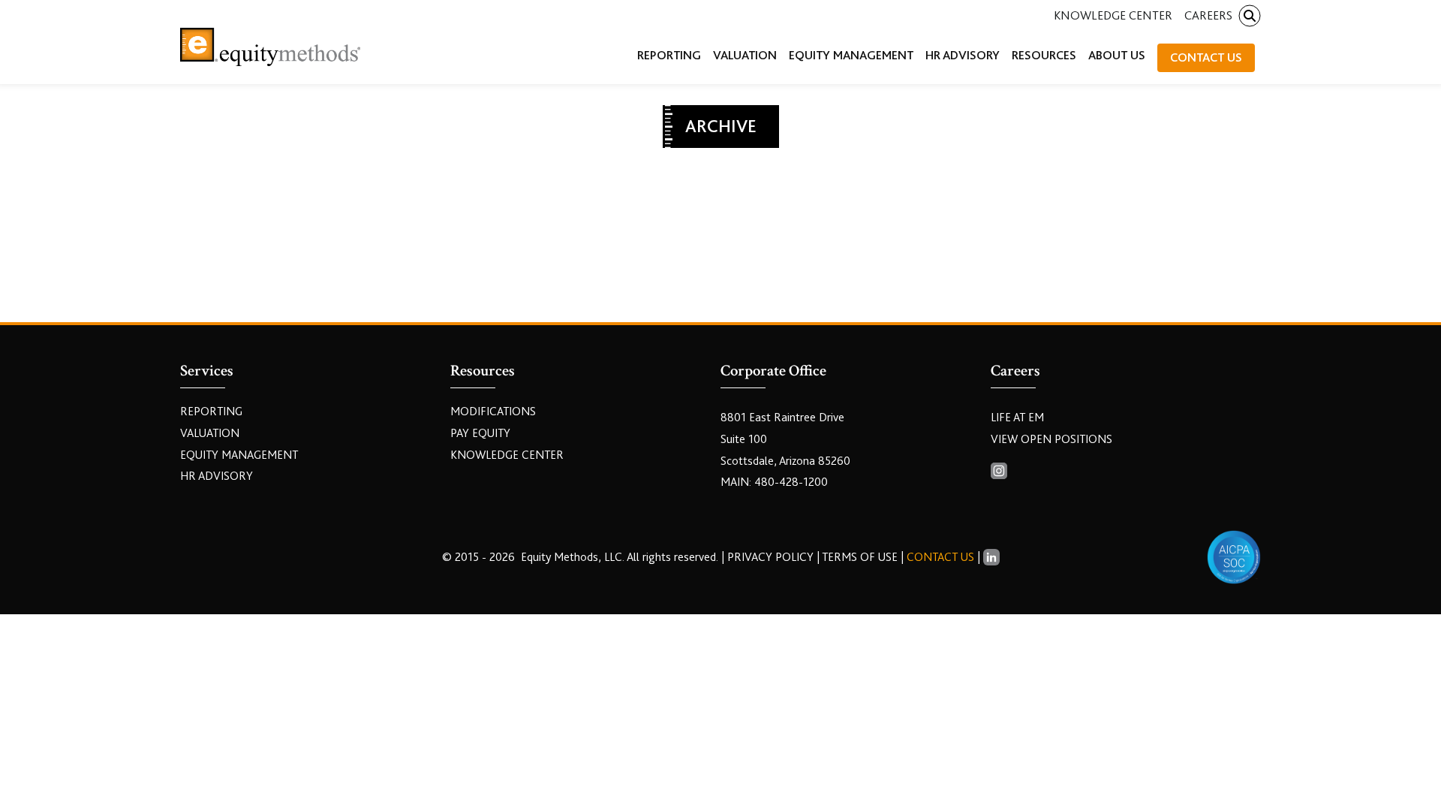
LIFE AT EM (1017, 417)
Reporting (211, 411)
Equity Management (239, 455)
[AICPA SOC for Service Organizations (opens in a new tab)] (1234, 557)
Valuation (209, 433)
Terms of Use (860, 557)
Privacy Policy (772, 557)
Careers (1208, 15)
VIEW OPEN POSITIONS (1051, 439)
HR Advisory (216, 476)
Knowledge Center (1113, 15)
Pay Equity (480, 433)
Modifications (493, 411)
